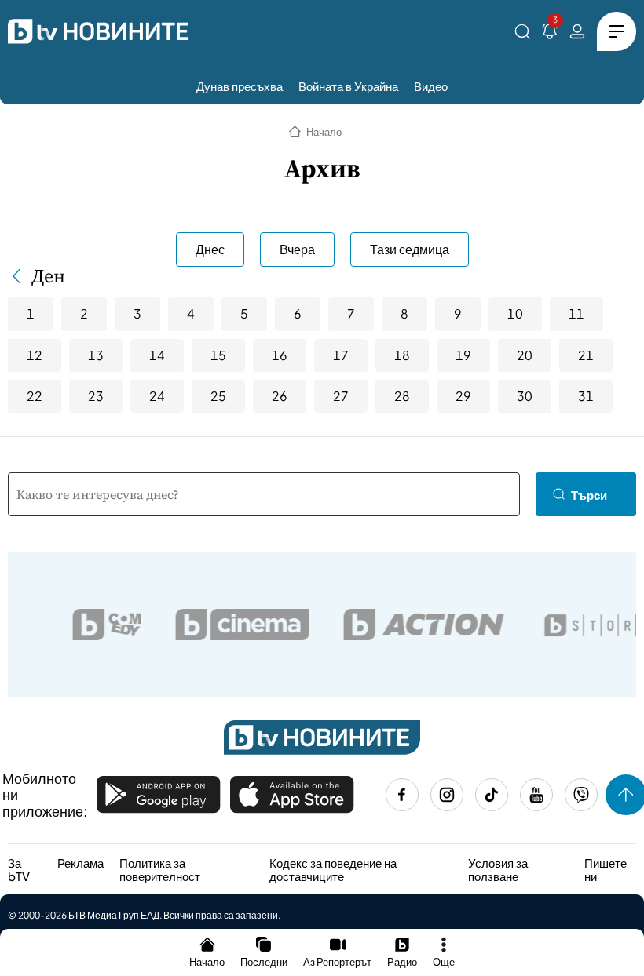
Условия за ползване (498, 869)
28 (402, 396)
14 (157, 355)
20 (524, 355)
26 (279, 396)
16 (279, 355)
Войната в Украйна (348, 86)
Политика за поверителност (159, 869)
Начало (324, 132)
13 (96, 355)
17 (341, 355)
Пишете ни (605, 869)
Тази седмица (409, 249)
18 (402, 355)
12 (34, 355)
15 (218, 355)
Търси (589, 494)
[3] (550, 34)
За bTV (19, 869)
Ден (48, 276)
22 (34, 396)
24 (157, 396)
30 (524, 396)
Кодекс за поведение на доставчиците (333, 869)
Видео (431, 86)
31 (586, 396)
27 (341, 396)
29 (463, 396)
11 (576, 313)
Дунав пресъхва (239, 86)
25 (218, 396)
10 (515, 313)
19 (463, 355)
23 (96, 396)
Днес (210, 249)
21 (586, 355)
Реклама (80, 863)
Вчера (297, 249)
